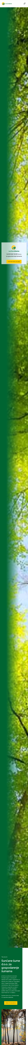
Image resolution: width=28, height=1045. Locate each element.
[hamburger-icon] (25, 4)
